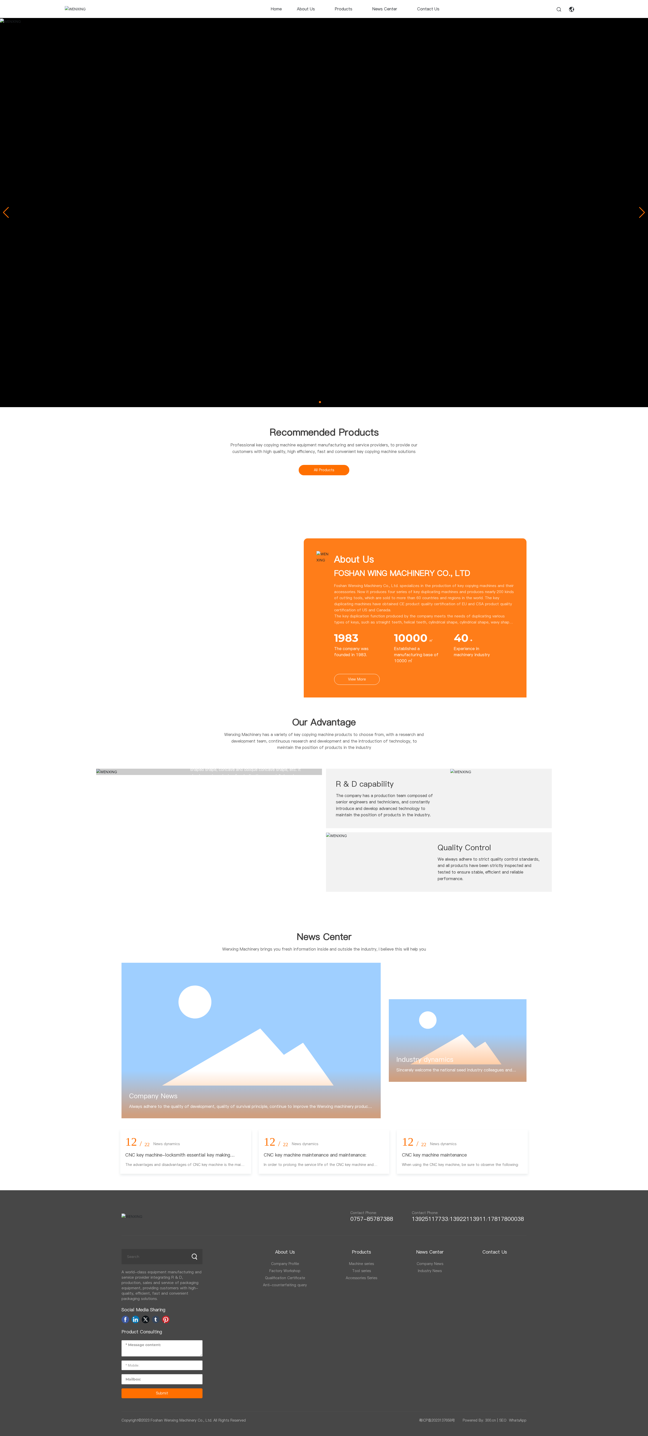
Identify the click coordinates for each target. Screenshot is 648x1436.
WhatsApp (517, 1420)
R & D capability (365, 784)
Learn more (201, 816)
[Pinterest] (166, 1319)
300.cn (490, 1420)
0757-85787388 (373, 1219)
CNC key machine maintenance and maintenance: (315, 1155)
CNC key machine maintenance (434, 1155)
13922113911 (468, 1219)
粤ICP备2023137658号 (437, 1420)
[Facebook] (125, 1319)
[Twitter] (145, 1319)
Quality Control (464, 847)
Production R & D (221, 730)
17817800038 (506, 1219)
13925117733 (430, 1219)
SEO (503, 1420)
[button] (320, 402)
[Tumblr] (155, 1319)
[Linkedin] (135, 1319)
